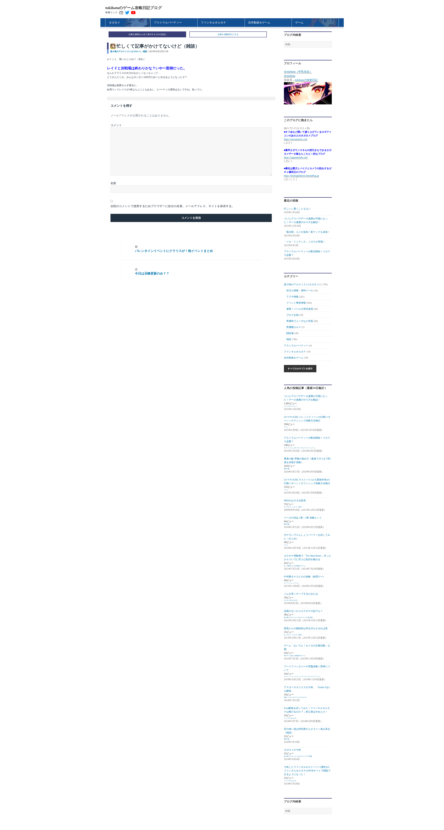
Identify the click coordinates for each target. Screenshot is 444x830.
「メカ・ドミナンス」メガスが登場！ (304, 241)
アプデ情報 (292, 296)
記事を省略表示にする (228, 34)
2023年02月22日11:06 (158, 51)
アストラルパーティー (296, 345)
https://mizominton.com (295, 139)
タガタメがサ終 (292, 750)
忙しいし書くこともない (297, 208)
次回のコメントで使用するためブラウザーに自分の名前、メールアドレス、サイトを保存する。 (172, 206)
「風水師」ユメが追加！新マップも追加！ (307, 232)
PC (295, 448)
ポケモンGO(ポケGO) (290, 600)
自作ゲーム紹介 (289, 655)
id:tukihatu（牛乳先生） (298, 71)
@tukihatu (289, 75)
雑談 (145, 51)
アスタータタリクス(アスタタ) (296, 697)
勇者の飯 (286, 469)
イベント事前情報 (296, 303)
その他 (307, 617)
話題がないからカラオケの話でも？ (303, 611)
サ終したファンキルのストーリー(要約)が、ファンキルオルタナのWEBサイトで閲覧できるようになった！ (308, 771)
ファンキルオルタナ (295, 351)
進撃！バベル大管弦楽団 (299, 309)
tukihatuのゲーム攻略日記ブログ (133, 8)
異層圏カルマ (293, 327)
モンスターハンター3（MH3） (293, 507)
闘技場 (290, 333)
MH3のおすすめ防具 (295, 500)
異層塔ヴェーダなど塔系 (299, 321)
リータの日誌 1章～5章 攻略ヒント (303, 517)
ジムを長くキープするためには (301, 594)
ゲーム (286, 427)
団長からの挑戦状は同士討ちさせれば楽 (306, 628)
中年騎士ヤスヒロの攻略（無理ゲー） (304, 576)
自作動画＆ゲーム (293, 357)
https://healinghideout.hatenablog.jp (301, 175)
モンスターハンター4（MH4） (293, 635)
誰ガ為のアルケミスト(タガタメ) (125, 51)
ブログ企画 (292, 315)
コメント (116, 125)
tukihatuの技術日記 (306, 80)
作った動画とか (289, 566)
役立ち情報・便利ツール (299, 290)
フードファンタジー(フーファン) (309, 676)
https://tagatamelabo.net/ (296, 157)
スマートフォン (289, 448)
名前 (113, 183)
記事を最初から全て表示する (142, 34)
